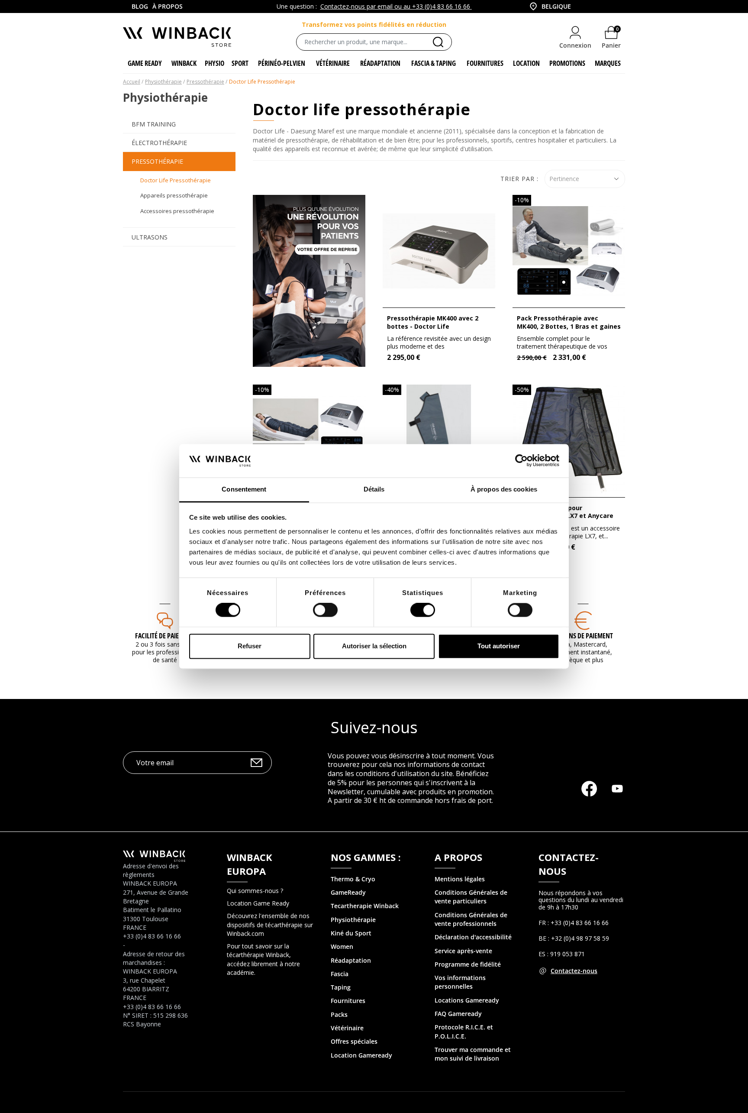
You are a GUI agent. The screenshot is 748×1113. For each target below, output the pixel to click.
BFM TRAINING (154, 124)
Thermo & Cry (351, 879)
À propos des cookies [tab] (504, 489)
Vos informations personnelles (460, 982)
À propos (167, 6)
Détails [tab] (374, 489)
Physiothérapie (353, 920)
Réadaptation (351, 960)
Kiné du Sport (351, 933)
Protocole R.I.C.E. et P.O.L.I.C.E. (464, 1031)
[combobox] (547, 6)
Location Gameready (361, 1055)
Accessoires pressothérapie (177, 211)
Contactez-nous (574, 971)
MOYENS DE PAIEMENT (583, 636)
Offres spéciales (354, 1041)
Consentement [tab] (244, 489)
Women (342, 946)
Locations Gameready (467, 1000)
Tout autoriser (498, 646)
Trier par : (519, 179)
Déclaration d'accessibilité (473, 937)
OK (256, 762)
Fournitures (348, 1001)
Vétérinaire (347, 1028)
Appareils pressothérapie (174, 195)
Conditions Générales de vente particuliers (471, 896)
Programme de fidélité (468, 964)
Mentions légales (460, 879)
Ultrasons (150, 237)
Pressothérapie (157, 161)
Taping (341, 987)
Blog (140, 6)
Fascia (339, 974)
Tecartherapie (351, 906)
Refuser (249, 646)
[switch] (325, 610)
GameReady (348, 892)
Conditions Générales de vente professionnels (471, 919)
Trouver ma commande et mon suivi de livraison (473, 1053)
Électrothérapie (159, 143)
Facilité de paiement (164, 636)
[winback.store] (177, 36)
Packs (339, 1014)
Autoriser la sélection (374, 646)
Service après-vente (463, 951)
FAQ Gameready (458, 1013)
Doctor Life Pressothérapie (175, 180)
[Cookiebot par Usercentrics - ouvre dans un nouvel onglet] (521, 460)
